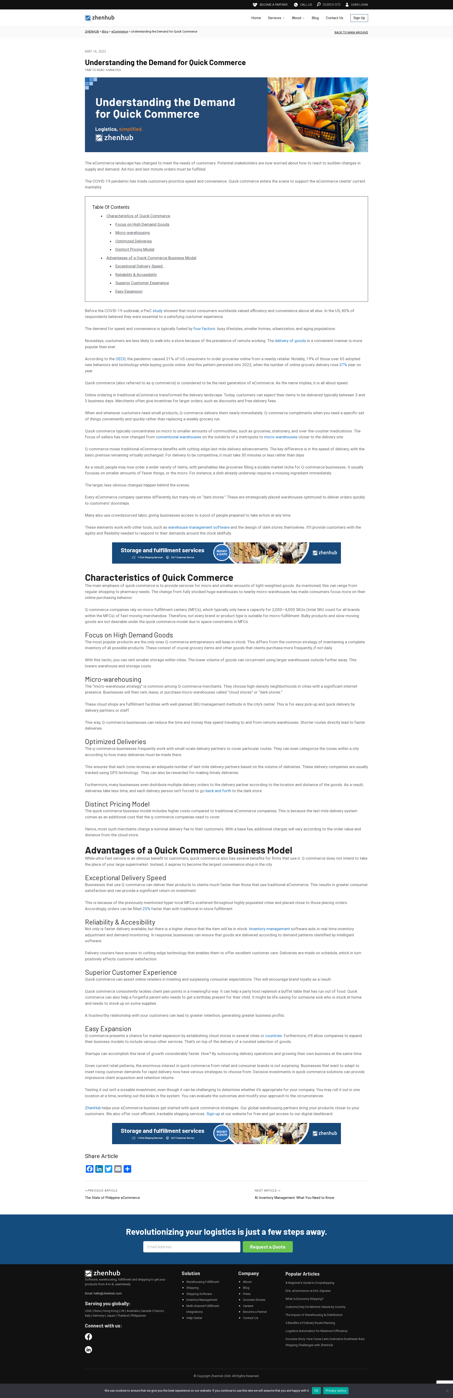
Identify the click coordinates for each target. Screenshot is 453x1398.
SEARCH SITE (332, 4)
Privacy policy (336, 1390)
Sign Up (359, 18)
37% (343, 364)
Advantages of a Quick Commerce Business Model (151, 257)
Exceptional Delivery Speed (139, 266)
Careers (248, 1306)
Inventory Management (201, 1300)
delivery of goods (290, 340)
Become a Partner (255, 1312)
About (296, 18)
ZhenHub (93, 1107)
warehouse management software (199, 527)
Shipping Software (199, 1294)
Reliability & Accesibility (136, 274)
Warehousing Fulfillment (202, 1282)
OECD (121, 358)
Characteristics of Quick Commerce (138, 215)
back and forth (218, 790)
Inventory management (269, 928)
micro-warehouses (281, 437)
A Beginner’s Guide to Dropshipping (309, 1283)
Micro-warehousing (132, 232)
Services (274, 18)
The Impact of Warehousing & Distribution (314, 1315)
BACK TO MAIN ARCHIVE (351, 32)
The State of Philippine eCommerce (112, 1198)
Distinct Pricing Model (134, 249)
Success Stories (254, 1300)
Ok (316, 1390)
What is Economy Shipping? (304, 1299)
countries (273, 1035)
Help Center (194, 1318)
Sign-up (213, 1113)
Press (247, 1294)
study (158, 310)
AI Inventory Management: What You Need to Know (294, 1198)
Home (256, 18)
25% (146, 908)
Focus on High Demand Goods (142, 224)
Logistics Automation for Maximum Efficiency (316, 1331)
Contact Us (334, 18)
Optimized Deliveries (133, 241)
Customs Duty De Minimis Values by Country (315, 1307)
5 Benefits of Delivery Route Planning (310, 1323)
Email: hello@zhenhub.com (103, 1293)
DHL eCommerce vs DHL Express (308, 1291)
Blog (315, 18)
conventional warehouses (178, 437)
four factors (204, 328)
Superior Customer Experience (142, 282)
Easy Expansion (129, 291)
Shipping (192, 1287)
